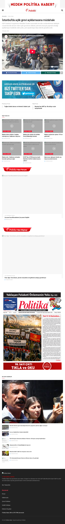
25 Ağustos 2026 (6, 138)
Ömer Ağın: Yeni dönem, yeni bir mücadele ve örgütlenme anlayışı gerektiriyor (25, 277)
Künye (3, 494)
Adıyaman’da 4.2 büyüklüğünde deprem (20, 445)
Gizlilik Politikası (6, 505)
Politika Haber (9, 520)
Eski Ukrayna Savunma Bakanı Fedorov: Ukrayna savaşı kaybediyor (27, 438)
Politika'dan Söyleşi (10, 275)
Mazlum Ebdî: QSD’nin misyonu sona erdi (20, 451)
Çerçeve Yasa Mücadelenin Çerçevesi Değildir (17, 217)
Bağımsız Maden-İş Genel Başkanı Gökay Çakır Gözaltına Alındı (20, 419)
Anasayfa (4, 16)
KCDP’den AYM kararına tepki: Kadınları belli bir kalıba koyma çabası (31, 158)
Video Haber (11, 16)
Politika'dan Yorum (9, 215)
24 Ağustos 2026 (48, 138)
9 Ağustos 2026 (8, 219)
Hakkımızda (5, 497)
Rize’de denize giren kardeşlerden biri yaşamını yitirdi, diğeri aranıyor (28, 425)
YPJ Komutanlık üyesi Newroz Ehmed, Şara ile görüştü (24, 458)
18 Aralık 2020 (5, 31)
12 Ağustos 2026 (9, 279)
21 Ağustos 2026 (6, 161)
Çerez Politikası (6, 501)
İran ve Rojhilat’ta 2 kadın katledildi (19, 432)
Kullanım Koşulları (6, 509)
